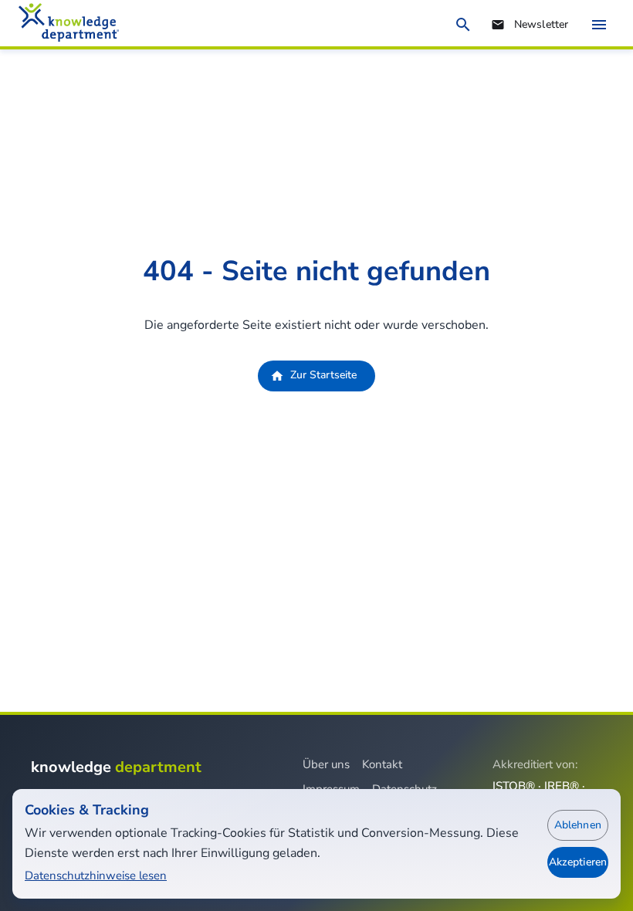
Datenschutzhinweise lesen (96, 875)
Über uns (326, 764)
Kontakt (382, 764)
